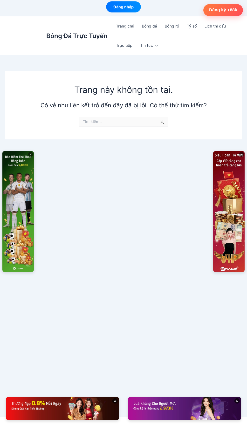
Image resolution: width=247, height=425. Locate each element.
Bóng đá (149, 26)
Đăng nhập (123, 7)
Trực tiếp (124, 45)
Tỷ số (192, 26)
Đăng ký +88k (223, 9)
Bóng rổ (172, 26)
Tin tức (146, 45)
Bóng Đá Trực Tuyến (76, 36)
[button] (155, 45)
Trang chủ (125, 26)
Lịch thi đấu (215, 26)
